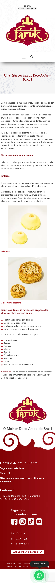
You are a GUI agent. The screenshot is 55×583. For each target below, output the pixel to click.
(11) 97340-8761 (20, 544)
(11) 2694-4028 (19, 539)
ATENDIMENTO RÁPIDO (26, 552)
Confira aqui (7, 372)
